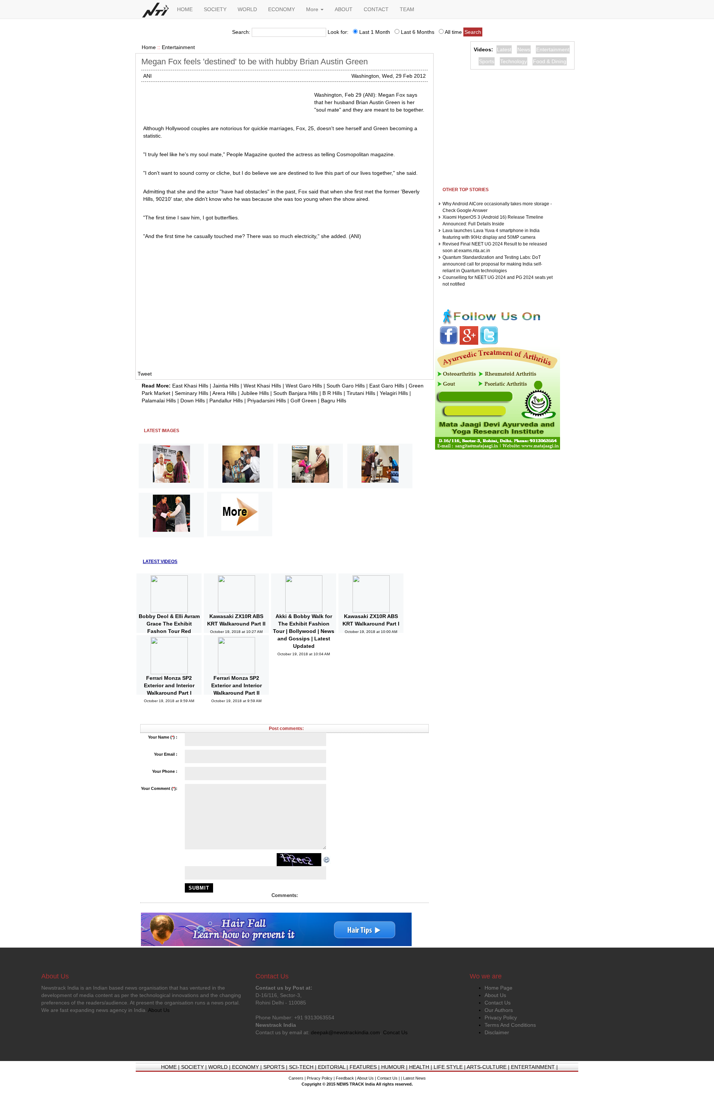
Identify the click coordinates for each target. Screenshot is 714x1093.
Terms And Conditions (510, 1025)
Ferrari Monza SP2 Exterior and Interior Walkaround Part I (169, 685)
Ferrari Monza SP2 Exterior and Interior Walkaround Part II (236, 685)
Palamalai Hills (159, 401)
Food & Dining (549, 61)
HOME (185, 9)
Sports (486, 61)
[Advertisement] (226, 100)
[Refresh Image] (327, 859)
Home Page (498, 988)
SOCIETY (215, 9)
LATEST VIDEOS (160, 561)
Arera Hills (224, 393)
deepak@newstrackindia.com (345, 1032)
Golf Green (303, 401)
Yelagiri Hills (394, 393)
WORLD (247, 9)
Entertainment (178, 47)
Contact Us (498, 1003)
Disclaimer (497, 1032)
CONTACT (376, 9)
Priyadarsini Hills (266, 401)
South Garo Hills (346, 386)
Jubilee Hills (255, 393)
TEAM (407, 9)
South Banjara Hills (295, 393)
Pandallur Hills (226, 401)
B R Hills (332, 393)
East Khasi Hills (190, 386)
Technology (513, 61)
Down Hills (192, 401)
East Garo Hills (386, 386)
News (523, 49)
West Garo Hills (304, 386)
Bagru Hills (333, 401)
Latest (504, 49)
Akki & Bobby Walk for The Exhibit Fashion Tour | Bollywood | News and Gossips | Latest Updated (303, 631)
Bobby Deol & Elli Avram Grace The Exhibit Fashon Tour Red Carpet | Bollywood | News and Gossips (169, 631)
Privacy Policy (501, 1017)
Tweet (145, 374)
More (313, 9)
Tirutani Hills (361, 393)
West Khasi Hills (262, 386)
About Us (495, 995)
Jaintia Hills (226, 386)
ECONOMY (281, 9)
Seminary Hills (191, 393)
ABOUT (344, 9)
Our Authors (499, 1010)
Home (149, 47)
